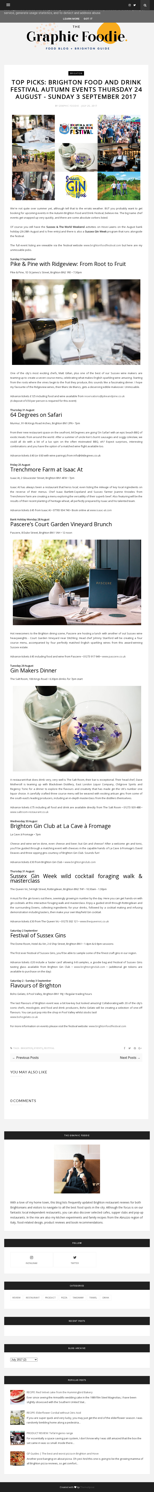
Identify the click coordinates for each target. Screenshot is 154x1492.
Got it (88, 18)
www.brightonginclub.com (80, 862)
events (38, 1048)
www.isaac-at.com (101, 510)
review (16, 1297)
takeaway (78, 1297)
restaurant (33, 1297)
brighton (76, 73)
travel (93, 1297)
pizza (64, 1297)
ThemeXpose (87, 1487)
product (50, 1297)
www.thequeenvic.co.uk (94, 921)
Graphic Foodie (69, 105)
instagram (31, 1263)
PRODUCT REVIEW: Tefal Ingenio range (50, 1433)
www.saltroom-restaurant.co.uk (29, 812)
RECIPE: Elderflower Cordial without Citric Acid (54, 1412)
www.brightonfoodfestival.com (102, 245)
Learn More (71, 18)
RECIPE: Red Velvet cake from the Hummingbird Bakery (60, 1392)
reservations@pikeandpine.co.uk (104, 396)
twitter (75, 1263)
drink (105, 1297)
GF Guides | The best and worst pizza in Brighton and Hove (63, 1453)
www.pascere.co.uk (114, 656)
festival (49, 1048)
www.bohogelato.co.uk (24, 1017)
